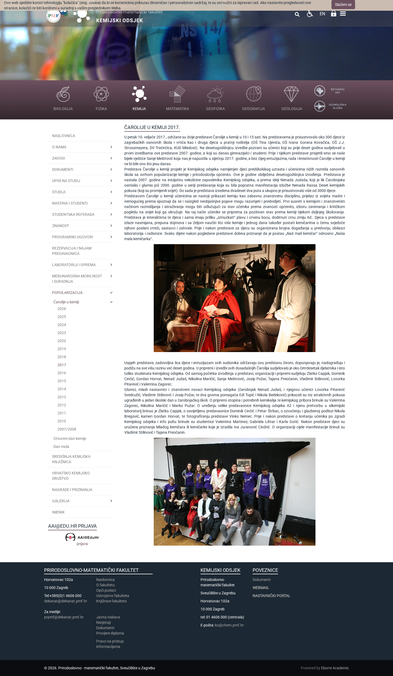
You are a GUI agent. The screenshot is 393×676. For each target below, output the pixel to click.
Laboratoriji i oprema (74, 265)
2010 (61, 421)
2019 (61, 349)
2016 (61, 373)
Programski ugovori (72, 237)
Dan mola (61, 446)
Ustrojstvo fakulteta (112, 596)
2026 (61, 309)
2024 (61, 325)
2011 (61, 413)
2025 (61, 317)
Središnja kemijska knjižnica (71, 459)
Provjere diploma (110, 633)
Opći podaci (106, 590)
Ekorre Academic (335, 668)
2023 (61, 333)
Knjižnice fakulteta (111, 601)
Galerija (61, 501)
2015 (61, 381)
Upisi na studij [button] (66, 181)
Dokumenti (62, 169)
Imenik (58, 512)
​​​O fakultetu (105, 585)
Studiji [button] (59, 192)
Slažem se (343, 4)
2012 (61, 405)
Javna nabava (108, 617)
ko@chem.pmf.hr (229, 625)
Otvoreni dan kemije (69, 438)
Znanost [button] (60, 226)
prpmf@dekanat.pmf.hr (64, 617)
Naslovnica (63, 136)
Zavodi (58, 158)
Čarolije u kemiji (66, 302)
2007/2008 (66, 429)
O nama (59, 147)
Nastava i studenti (70, 203)
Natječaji (103, 622)
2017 (61, 365)
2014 (61, 389)
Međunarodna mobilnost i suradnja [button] (77, 279)
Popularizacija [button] (67, 292)
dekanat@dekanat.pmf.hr (65, 601)
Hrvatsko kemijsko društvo (71, 476)
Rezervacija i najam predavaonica (71, 251)
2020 (61, 341)
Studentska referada (73, 214)
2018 (61, 357)
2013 (61, 397)
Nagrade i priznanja (72, 490)
